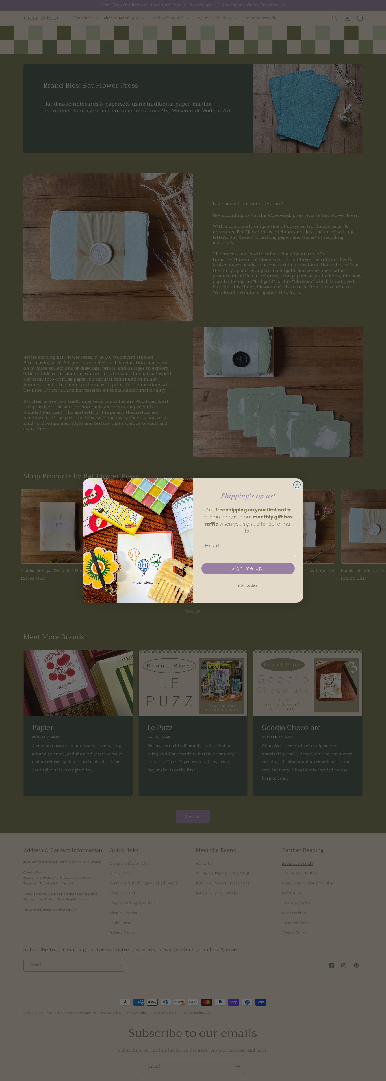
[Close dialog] (297, 484)
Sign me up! (248, 568)
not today (248, 585)
